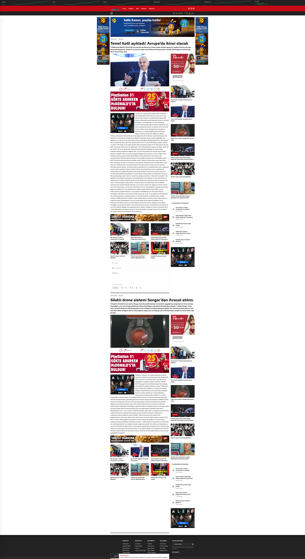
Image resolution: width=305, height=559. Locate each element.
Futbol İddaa (126, 543)
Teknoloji (121, 39)
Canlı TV (137, 548)
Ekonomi (143, 8)
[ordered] (130, 288)
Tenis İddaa (162, 548)
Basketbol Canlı (163, 550)
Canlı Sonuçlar (138, 546)
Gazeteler (152, 8)
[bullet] (132, 288)
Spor (137, 8)
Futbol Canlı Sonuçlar (140, 550)
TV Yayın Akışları (151, 552)
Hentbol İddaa (126, 548)
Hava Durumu (150, 546)
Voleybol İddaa (126, 552)
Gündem (131, 8)
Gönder (116, 288)
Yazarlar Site (163, 543)
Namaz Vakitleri (151, 550)
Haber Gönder (150, 548)
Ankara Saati (113, 39)
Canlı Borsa (138, 543)
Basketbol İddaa (126, 546)
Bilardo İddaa (126, 550)
